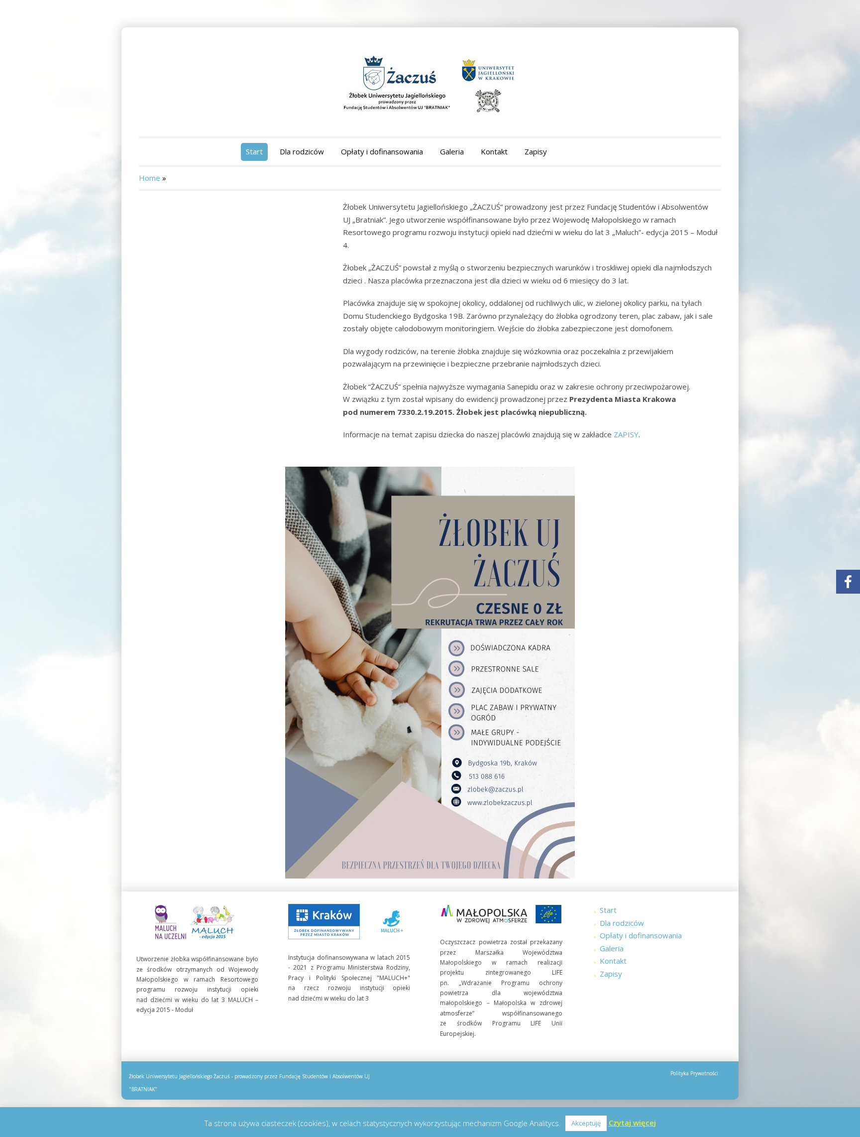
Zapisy (536, 151)
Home (149, 178)
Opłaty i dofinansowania (382, 151)
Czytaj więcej (632, 1123)
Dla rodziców (302, 151)
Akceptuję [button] (586, 1123)
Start (254, 151)
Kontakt (494, 151)
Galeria (452, 151)
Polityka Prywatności (694, 1073)
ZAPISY (626, 434)
